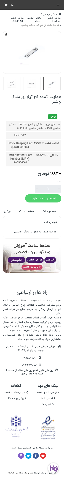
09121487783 (29, 365)
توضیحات (49, 211)
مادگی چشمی (50, 14)
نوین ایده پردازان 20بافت (20, 473)
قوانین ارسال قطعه (47, 393)
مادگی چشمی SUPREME (17, 19)
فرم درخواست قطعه (15, 393)
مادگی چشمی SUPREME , (29, 128)
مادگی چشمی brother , (30, 124)
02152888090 (29, 358)
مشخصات (26, 211)
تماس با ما (47, 398)
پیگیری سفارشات (15, 398)
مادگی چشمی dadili (34, 19)
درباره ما (47, 404)
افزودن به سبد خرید (43, 198)
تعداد (59, 182)
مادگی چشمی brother (54, 19)
